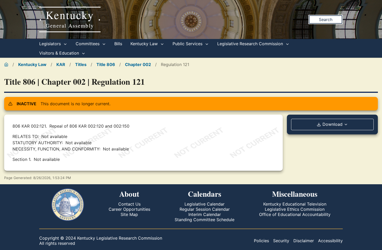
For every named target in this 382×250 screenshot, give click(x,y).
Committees (88, 43)
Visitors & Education (59, 53)
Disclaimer (303, 240)
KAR (60, 64)
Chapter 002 (138, 64)
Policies (261, 240)
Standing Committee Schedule (204, 219)
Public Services (188, 43)
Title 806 (105, 64)
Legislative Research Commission (250, 43)
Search (325, 19)
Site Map (129, 214)
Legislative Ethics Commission (295, 209)
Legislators (50, 43)
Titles (81, 64)
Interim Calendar (204, 214)
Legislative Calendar (205, 204)
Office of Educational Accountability (295, 214)
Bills (118, 43)
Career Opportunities (129, 209)
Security (281, 240)
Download (332, 124)
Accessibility (330, 240)
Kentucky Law (144, 43)
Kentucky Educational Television (294, 204)
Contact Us (129, 204)
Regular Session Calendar (205, 209)
